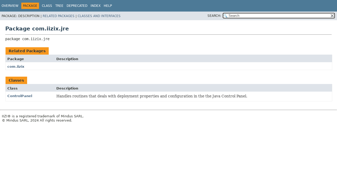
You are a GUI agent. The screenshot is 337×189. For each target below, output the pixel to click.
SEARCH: (214, 16)
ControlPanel (19, 96)
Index (96, 6)
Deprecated (77, 6)
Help (108, 6)
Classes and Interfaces (99, 16)
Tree (59, 6)
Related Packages (59, 16)
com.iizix (15, 67)
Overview (10, 6)
